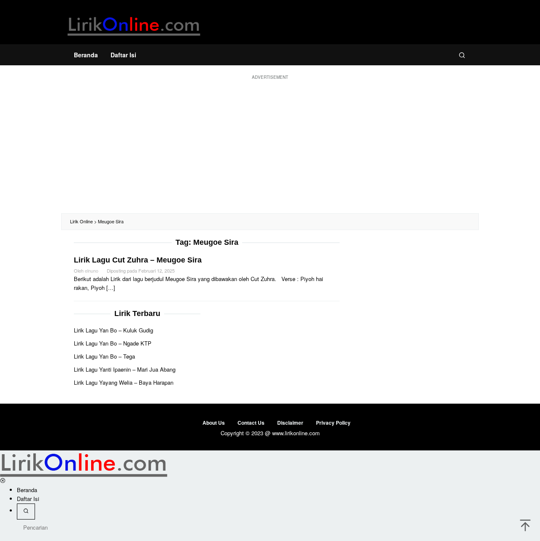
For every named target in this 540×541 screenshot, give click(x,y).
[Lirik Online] (134, 24)
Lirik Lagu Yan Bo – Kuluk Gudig (113, 330)
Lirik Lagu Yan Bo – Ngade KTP (112, 343)
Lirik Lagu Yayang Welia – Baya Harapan (123, 382)
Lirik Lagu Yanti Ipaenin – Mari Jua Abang (125, 369)
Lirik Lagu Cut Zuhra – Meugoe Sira (138, 260)
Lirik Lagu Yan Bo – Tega (104, 356)
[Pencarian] (461, 54)
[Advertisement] (270, 146)
